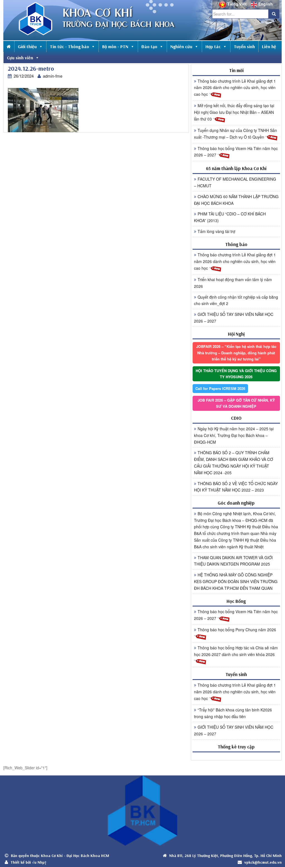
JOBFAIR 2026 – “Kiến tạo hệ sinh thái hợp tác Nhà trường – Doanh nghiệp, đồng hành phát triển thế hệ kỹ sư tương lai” (236, 352)
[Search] (273, 14)
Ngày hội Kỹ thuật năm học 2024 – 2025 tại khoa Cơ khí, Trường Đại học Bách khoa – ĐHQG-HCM (234, 435)
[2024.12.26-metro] (43, 109)
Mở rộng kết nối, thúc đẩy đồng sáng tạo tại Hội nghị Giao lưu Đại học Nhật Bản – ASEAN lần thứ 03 (234, 112)
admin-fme (52, 76)
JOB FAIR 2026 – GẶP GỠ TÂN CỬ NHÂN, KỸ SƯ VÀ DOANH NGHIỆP (236, 403)
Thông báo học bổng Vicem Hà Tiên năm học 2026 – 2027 (236, 152)
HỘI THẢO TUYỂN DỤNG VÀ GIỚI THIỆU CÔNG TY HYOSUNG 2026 (236, 373)
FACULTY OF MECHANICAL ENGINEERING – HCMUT (235, 182)
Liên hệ (269, 46)
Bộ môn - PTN (115, 46)
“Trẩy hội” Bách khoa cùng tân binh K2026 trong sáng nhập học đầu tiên (233, 713)
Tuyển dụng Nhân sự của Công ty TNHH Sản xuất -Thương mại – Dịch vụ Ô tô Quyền (235, 133)
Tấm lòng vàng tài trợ (216, 231)
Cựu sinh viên (20, 57)
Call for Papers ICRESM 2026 (220, 388)
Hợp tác (213, 46)
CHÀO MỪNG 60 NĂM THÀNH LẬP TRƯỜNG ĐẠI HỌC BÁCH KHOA (236, 200)
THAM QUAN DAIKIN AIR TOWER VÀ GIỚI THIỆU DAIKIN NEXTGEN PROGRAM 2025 (233, 561)
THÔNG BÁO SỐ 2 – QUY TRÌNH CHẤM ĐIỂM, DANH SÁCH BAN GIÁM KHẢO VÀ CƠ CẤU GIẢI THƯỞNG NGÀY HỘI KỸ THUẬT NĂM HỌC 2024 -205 (233, 462)
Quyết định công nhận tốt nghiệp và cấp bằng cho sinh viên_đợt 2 (236, 300)
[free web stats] (236, 756)
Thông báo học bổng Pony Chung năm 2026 (237, 629)
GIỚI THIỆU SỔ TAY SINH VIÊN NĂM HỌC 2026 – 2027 (233, 317)
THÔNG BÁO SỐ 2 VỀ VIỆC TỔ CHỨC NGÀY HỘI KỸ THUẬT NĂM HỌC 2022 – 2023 (236, 487)
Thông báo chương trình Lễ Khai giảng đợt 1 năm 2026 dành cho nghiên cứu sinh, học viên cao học (235, 87)
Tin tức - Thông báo (69, 46)
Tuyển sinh (244, 46)
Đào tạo (149, 46)
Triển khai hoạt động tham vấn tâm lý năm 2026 (233, 283)
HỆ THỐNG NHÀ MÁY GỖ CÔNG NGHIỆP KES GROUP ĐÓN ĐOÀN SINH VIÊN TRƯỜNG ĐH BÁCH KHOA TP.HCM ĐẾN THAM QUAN (235, 581)
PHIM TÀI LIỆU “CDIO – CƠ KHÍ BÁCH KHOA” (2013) (230, 217)
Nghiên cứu (181, 46)
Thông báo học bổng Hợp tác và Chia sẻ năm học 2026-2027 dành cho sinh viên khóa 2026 (236, 651)
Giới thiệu (27, 46)
